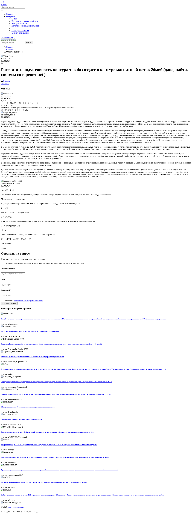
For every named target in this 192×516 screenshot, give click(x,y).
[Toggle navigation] (2, 10)
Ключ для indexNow (20, 30)
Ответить (5, 83)
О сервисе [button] (10, 16)
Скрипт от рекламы (20, 33)
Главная (9, 14)
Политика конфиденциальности (25, 26)
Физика (9, 49)
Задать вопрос (7, 37)
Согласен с (23, 301)
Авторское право (19, 23)
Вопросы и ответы (16, 507)
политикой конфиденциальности (28, 301)
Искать (29, 42)
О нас (14, 19)
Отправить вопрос (9, 303)
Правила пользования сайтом (24, 21)
